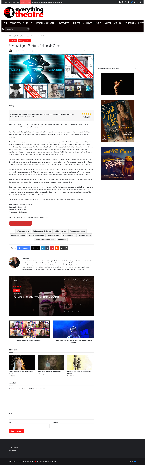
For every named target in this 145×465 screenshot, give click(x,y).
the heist (62, 240)
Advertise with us (113, 23)
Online (21, 40)
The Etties (77, 23)
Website (55, 422)
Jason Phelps (54, 235)
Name (11, 413)
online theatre (85, 235)
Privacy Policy (13, 447)
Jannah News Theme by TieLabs (46, 461)
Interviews (64, 23)
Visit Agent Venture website (20, 223)
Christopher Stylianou (42, 231)
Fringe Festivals (93, 23)
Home (5, 23)
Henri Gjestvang (18, 235)
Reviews (17, 36)
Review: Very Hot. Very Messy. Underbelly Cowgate (48, 2)
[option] (51, 296)
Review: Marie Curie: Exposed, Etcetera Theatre (49, 371)
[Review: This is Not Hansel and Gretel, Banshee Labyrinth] (80, 362)
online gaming (69, 235)
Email (11, 422)
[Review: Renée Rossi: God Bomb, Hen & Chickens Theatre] (22, 362)
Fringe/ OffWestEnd (19, 23)
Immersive (13, 40)
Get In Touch (128, 23)
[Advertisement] (117, 49)
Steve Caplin (16, 51)
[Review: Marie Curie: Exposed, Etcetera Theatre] (51, 362)
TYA (32, 23)
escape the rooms (78, 231)
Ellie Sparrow (61, 231)
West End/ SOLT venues (46, 23)
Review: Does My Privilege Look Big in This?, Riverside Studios (33, 298)
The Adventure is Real (45, 240)
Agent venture (23, 231)
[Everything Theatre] (24, 12)
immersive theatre (37, 235)
